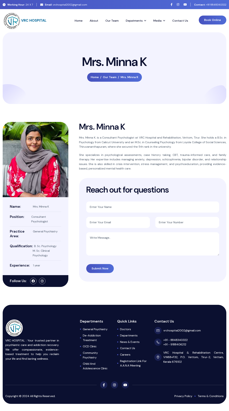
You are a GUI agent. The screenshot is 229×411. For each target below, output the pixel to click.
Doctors (125, 329)
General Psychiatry (95, 329)
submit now (100, 268)
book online (212, 20)
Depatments (134, 21)
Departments (129, 335)
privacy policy (183, 396)
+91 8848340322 (210, 4)
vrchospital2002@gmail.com (66, 4)
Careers (125, 354)
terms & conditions (211, 396)
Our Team (112, 21)
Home (78, 21)
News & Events (130, 342)
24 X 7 (20, 4)
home (95, 77)
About (94, 21)
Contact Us (180, 21)
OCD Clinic (90, 346)
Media (157, 21)
